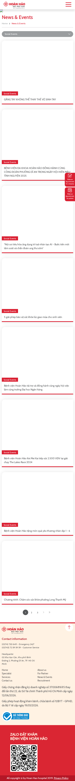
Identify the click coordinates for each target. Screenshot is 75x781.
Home (5, 23)
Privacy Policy (61, 778)
